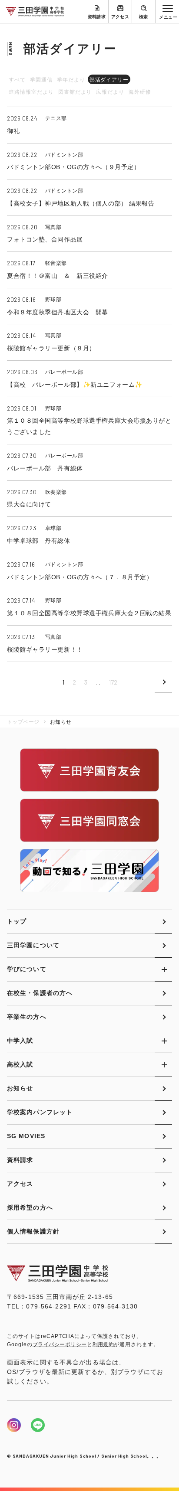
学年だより (71, 80)
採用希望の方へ (30, 1207)
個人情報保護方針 (33, 1231)
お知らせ (20, 1088)
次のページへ (163, 682)
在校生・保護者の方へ (40, 992)
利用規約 (103, 1344)
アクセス (120, 16)
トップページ (23, 722)
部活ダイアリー (109, 80)
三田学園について (33, 945)
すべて (17, 80)
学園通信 (41, 80)
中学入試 (20, 1040)
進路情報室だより (31, 92)
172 (113, 682)
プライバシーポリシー (60, 1344)
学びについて (26, 969)
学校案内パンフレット (40, 1112)
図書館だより (75, 92)
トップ (17, 921)
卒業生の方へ (26, 1016)
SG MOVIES (26, 1135)
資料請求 (97, 16)
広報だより (110, 92)
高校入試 (20, 1064)
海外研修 (140, 92)
